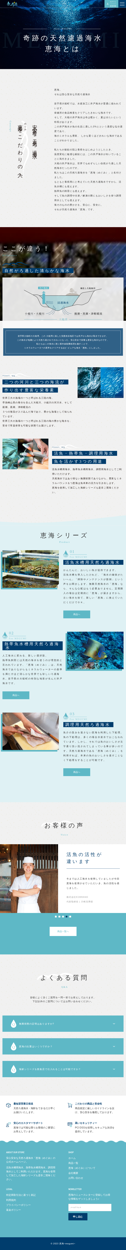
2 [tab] (59, 916)
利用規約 (11, 1200)
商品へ (76, 614)
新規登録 (113, 6)
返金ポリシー (13, 1210)
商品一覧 (73, 1163)
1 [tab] (56, 916)
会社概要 (73, 1173)
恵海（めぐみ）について (81, 1168)
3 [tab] (63, 916)
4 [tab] (66, 916)
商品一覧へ (63, 931)
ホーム (72, 1158)
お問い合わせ (75, 1178)
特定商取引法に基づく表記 (21, 1195)
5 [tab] (70, 916)
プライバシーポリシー (18, 1205)
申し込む (78, 1216)
